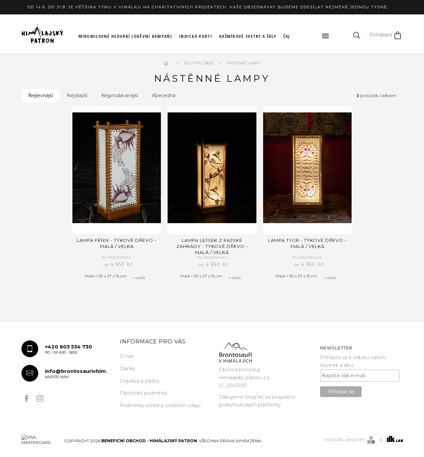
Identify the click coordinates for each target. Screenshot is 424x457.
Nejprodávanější (119, 95)
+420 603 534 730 (68, 349)
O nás (126, 356)
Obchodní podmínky (144, 393)
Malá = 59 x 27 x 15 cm (105, 275)
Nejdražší (77, 95)
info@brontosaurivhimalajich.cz (76, 373)
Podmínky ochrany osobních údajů (160, 405)
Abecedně (164, 95)
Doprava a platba (139, 381)
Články (127, 369)
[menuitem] (125, 36)
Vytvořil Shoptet (344, 439)
